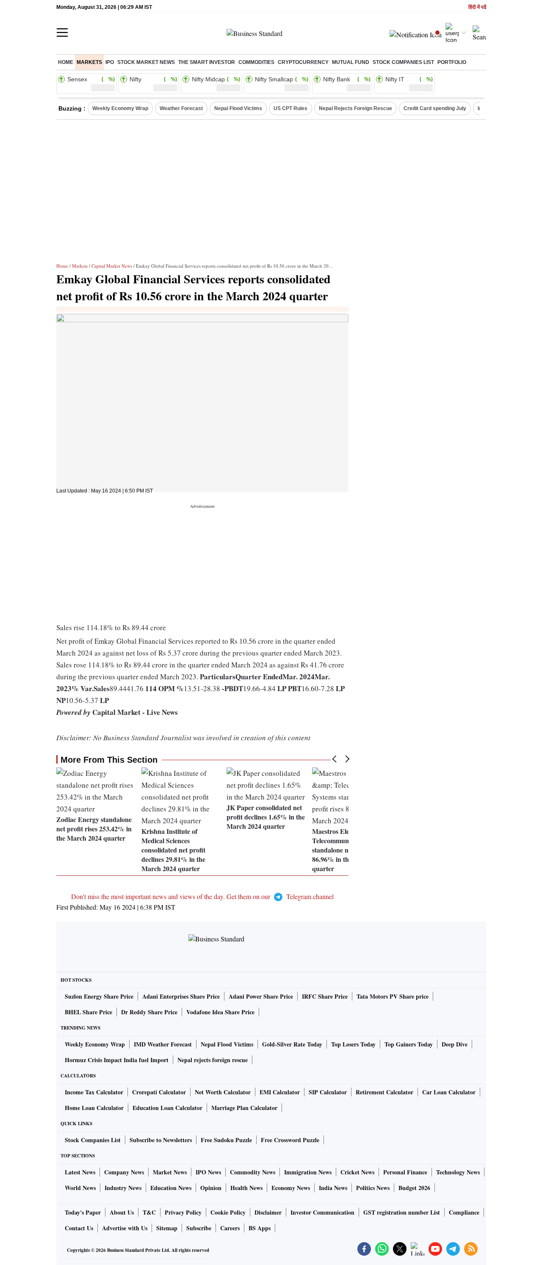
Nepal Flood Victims (238, 108)
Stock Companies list (403, 62)
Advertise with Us (124, 1227)
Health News (246, 1187)
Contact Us (79, 1227)
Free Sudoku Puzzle (226, 1139)
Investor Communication (322, 1212)
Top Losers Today (353, 1044)
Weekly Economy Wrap (120, 108)
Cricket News (357, 1172)
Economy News (290, 1187)
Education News (170, 1187)
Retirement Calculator (384, 1092)
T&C (149, 1212)
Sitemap (166, 1227)
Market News (170, 1172)
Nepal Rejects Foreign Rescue (355, 108)
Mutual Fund (350, 62)
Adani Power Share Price (261, 996)
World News (80, 1187)
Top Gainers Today (408, 1044)
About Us (122, 1212)
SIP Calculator (328, 1092)
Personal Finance (405, 1172)
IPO (109, 62)
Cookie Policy (228, 1212)
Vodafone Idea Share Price (220, 1012)
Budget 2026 (414, 1187)
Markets (89, 62)
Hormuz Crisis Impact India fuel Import (117, 1059)
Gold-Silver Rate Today (292, 1044)
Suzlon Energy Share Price (99, 996)
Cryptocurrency (303, 62)
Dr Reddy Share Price (149, 1012)
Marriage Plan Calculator (244, 1107)
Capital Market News (111, 266)
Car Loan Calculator (449, 1092)
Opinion (210, 1187)
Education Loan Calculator (167, 1107)
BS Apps (260, 1227)
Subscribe (198, 1227)
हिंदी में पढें (477, 7)
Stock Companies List (93, 1139)
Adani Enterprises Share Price (181, 996)
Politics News (373, 1187)
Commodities (256, 62)
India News (333, 1187)
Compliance (464, 1212)
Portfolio (451, 62)
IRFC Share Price (325, 996)
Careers (230, 1227)
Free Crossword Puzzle (290, 1139)
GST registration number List (401, 1212)
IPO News (208, 1172)
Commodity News (252, 1172)
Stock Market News (146, 62)
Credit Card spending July (435, 108)
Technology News (458, 1172)
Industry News (123, 1187)
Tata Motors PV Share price (393, 996)
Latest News (80, 1172)
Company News (124, 1172)
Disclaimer (268, 1212)
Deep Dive (454, 1044)
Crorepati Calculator (159, 1092)
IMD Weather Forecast (163, 1044)
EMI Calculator (280, 1092)
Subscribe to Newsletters (161, 1139)
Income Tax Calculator (94, 1092)
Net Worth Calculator (223, 1092)
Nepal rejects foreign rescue (212, 1059)
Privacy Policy (183, 1212)
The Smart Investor (206, 62)
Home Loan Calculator (94, 1107)
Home (65, 62)
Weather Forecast (181, 108)
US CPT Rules (290, 108)
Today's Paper (83, 1212)
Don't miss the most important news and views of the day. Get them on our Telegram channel (202, 896)
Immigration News (308, 1172)
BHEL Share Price (88, 1012)
